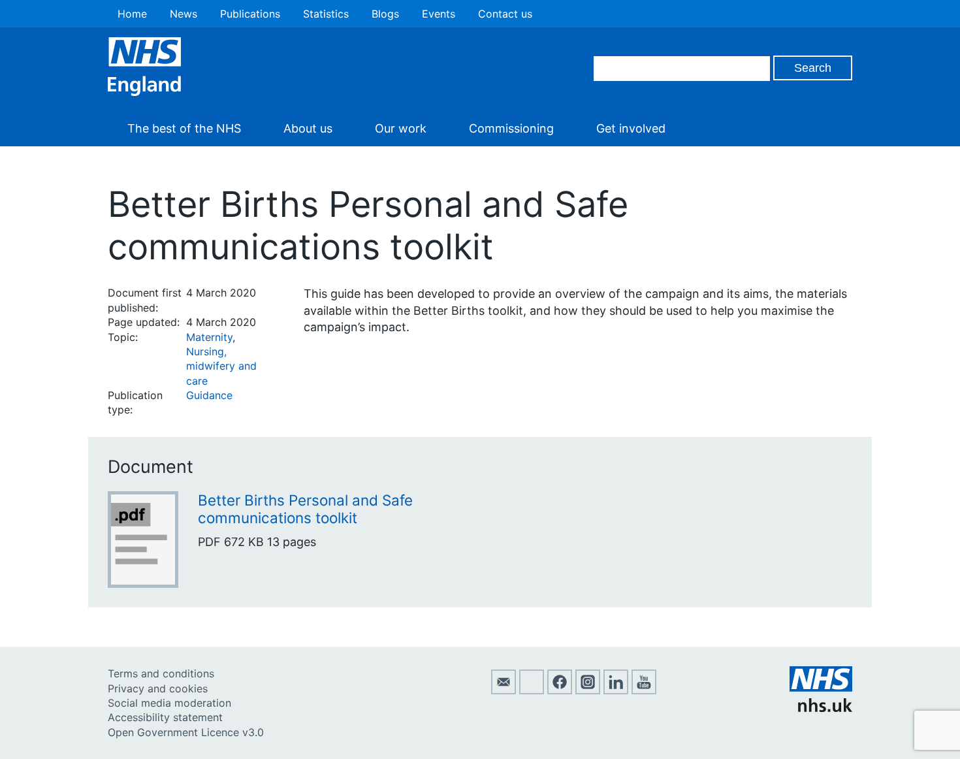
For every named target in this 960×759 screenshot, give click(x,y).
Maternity (209, 337)
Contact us (505, 13)
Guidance (209, 395)
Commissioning (511, 128)
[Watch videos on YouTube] (644, 690)
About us (307, 128)
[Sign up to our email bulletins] (503, 690)
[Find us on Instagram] (587, 690)
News (183, 13)
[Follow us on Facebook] (559, 690)
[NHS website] (821, 708)
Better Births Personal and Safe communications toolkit (305, 508)
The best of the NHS (184, 128)
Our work (400, 128)
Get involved (630, 128)
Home (132, 13)
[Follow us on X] (531, 690)
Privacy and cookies (158, 688)
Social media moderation (169, 702)
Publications (250, 13)
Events (438, 13)
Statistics (326, 13)
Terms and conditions (161, 673)
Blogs (385, 13)
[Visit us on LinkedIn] (615, 690)
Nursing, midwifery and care (221, 366)
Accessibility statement (165, 717)
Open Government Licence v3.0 (186, 732)
